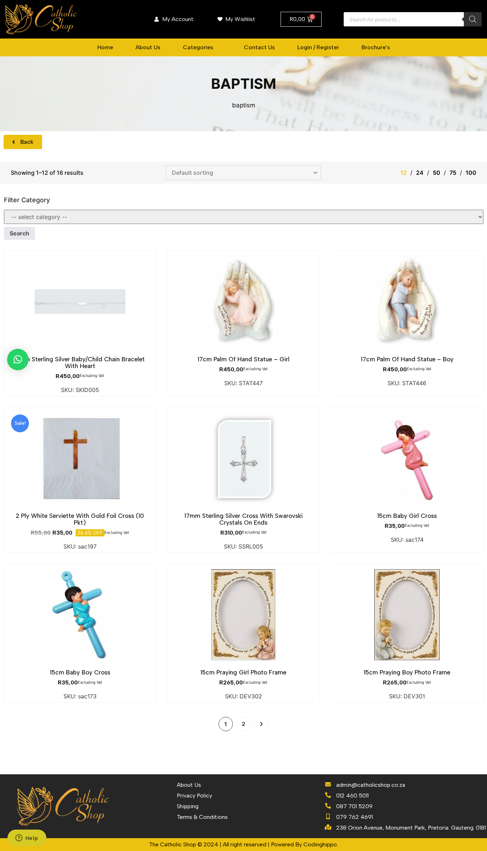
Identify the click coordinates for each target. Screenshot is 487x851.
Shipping (188, 806)
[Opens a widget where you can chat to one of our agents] (26, 838)
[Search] (473, 19)
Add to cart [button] (79, 350)
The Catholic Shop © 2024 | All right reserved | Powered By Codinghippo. (243, 844)
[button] (202, 47)
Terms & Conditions (202, 817)
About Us (189, 784)
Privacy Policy (194, 795)
